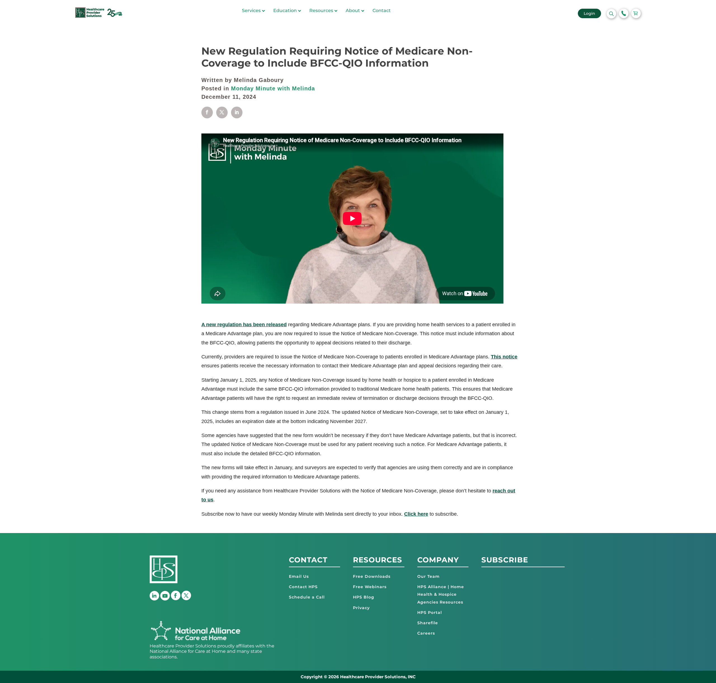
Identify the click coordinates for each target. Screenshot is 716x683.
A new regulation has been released (244, 324)
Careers (426, 633)
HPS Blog (363, 597)
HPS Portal (429, 612)
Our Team (428, 576)
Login (589, 13)
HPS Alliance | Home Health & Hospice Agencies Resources (440, 594)
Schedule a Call (307, 597)
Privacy (361, 607)
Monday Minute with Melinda (273, 88)
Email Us (299, 576)
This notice (504, 357)
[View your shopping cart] (636, 13)
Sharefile (427, 622)
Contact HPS (303, 586)
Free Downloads (371, 576)
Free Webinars (370, 586)
